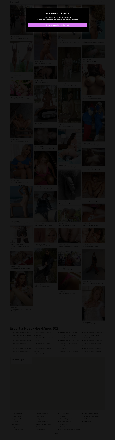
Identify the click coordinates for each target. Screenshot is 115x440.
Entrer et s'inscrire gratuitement (57, 25)
